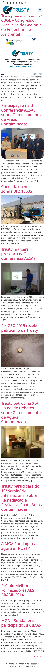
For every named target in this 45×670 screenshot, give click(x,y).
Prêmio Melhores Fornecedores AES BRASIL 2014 (17, 590)
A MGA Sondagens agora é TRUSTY (18, 546)
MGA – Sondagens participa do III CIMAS (21, 623)
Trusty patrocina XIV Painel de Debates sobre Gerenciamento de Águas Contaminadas (21, 412)
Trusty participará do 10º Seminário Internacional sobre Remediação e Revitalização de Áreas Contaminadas (21, 497)
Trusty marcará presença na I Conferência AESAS (18, 253)
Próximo (39, 656)
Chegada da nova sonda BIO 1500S (17, 189)
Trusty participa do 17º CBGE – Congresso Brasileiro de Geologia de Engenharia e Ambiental (21, 25)
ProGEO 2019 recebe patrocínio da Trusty (19, 328)
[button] (40, 10)
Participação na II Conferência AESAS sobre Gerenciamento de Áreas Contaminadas (21, 114)
